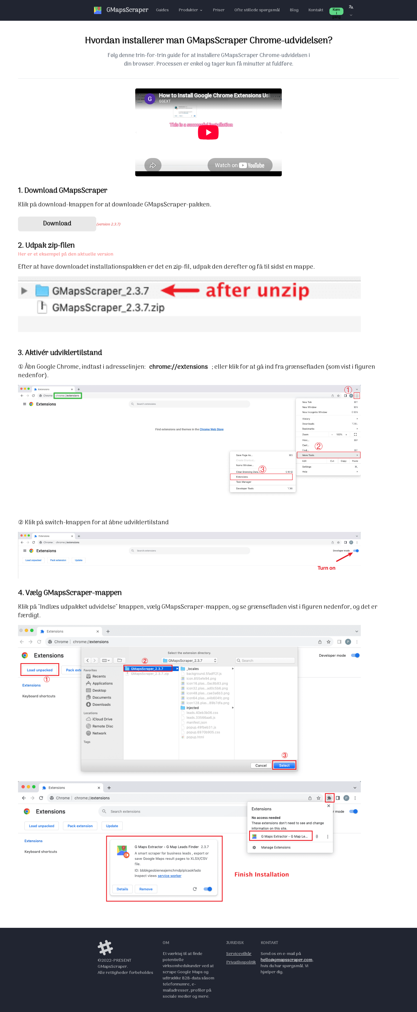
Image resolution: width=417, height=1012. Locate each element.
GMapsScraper (127, 10)
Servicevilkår (239, 954)
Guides (162, 10)
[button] (351, 10)
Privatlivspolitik (241, 963)
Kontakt (315, 10)
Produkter (188, 10)
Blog (294, 10)
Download (57, 224)
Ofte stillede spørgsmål (257, 10)
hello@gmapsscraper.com (286, 960)
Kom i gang (336, 11)
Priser (219, 10)
